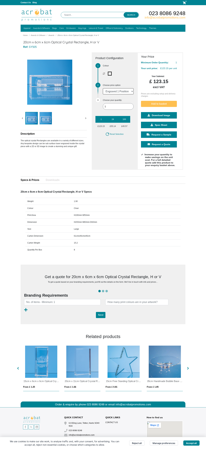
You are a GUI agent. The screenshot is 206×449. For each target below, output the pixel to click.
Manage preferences (164, 443)
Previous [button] (18, 368)
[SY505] (110, 73)
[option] (41, 368)
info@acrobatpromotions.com (165, 17)
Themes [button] (152, 28)
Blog (35, 2)
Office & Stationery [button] (114, 28)
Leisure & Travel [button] (96, 28)
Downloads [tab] (53, 180)
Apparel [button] (27, 28)
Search (131, 15)
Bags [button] (54, 28)
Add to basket (159, 103)
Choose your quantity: (112, 100)
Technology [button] (141, 28)
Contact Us (26, 2)
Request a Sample (161, 134)
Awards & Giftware (38, 35)
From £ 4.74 (29, 387)
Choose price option (112, 85)
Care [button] (61, 28)
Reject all (137, 443)
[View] (31, 118)
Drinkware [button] (71, 28)
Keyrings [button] (82, 28)
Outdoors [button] (129, 28)
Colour (106, 66)
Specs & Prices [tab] (30, 180)
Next (100, 315)
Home (25, 35)
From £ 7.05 (153, 387)
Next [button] (187, 368)
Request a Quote (160, 144)
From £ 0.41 (111, 387)
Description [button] (28, 133)
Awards (51, 35)
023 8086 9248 (167, 13)
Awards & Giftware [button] (41, 28)
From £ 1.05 (70, 387)
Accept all (191, 443)
